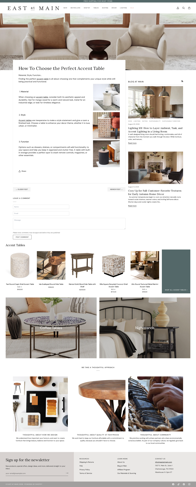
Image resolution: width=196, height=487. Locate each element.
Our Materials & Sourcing (126, 473)
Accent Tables (15, 245)
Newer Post (116, 189)
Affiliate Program (123, 470)
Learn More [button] (122, 459)
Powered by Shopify (33, 484)
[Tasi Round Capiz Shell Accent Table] (20, 265)
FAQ (81, 466)
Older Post (22, 189)
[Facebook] (173, 484)
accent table (43, 79)
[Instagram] (189, 484)
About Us (121, 462)
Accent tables (25, 120)
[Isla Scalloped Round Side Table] (51, 265)
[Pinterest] (184, 484)
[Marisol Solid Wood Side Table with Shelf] (82, 265)
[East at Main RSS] (182, 81)
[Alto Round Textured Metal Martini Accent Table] (145, 265)
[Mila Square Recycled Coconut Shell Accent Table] (113, 265)
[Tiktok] (178, 484)
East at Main (12, 484)
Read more (132, 143)
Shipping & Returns (87, 462)
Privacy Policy (85, 470)
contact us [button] (160, 459)
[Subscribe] (66, 473)
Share (24, 171)
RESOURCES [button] (84, 459)
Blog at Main (122, 466)
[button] (65, 7)
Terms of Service (86, 473)
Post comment (22, 237)
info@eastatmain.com (163, 462)
